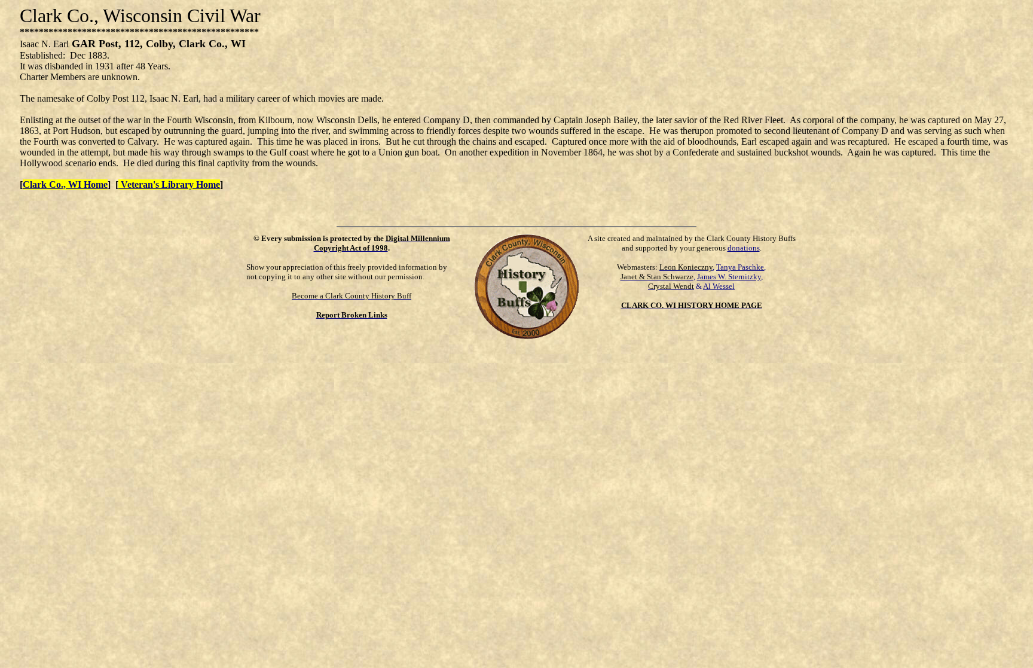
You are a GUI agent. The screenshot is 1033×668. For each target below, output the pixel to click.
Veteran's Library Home (169, 184)
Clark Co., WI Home (65, 184)
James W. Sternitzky (729, 276)
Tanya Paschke (740, 267)
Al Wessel (719, 286)
